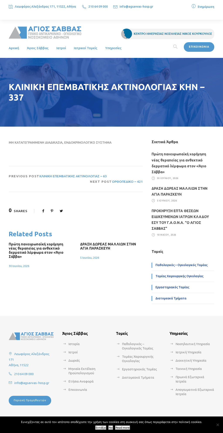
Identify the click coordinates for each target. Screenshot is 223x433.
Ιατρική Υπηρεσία (188, 352)
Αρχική (14, 48)
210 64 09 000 (98, 6)
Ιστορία (74, 344)
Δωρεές (74, 360)
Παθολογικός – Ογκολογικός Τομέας (181, 265)
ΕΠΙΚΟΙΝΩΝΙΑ (199, 46)
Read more (123, 427)
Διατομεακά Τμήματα (170, 298)
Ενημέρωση (206, 6)
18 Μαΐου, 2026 (166, 234)
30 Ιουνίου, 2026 (19, 265)
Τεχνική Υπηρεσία (189, 369)
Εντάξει (101, 427)
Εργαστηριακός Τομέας (172, 287)
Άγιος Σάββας (38, 48)
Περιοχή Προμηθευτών (30, 400)
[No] (217, 425)
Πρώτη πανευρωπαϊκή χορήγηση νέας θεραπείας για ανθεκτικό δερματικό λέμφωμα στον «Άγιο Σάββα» (36, 250)
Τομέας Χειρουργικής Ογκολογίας (179, 276)
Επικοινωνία (77, 389)
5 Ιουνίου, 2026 (89, 257)
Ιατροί (61, 48)
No (111, 427)
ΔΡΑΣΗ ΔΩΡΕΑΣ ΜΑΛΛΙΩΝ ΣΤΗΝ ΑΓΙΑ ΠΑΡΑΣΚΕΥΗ (108, 246)
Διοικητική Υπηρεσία (191, 360)
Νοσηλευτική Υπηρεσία (193, 344)
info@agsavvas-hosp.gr (136, 6)
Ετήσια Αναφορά (81, 381)
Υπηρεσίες (113, 48)
